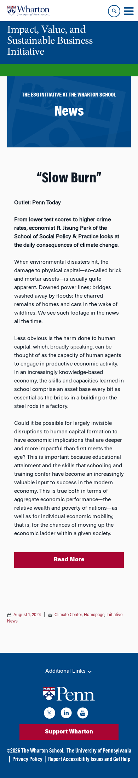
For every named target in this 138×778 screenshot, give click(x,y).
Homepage (94, 615)
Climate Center (68, 615)
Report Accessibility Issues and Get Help (89, 759)
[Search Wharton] (114, 11)
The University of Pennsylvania (99, 751)
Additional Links (66, 671)
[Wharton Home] (28, 10)
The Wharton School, (42, 751)
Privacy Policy (27, 759)
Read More (69, 560)
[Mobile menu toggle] (128, 11)
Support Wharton (69, 732)
